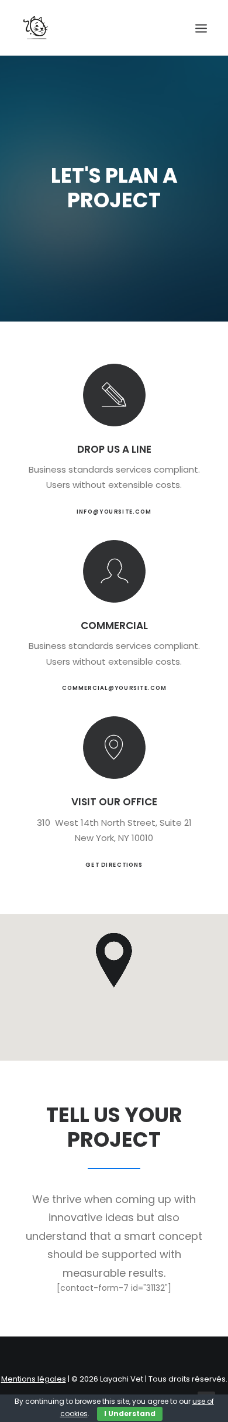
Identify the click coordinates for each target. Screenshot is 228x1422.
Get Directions (114, 864)
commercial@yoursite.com (114, 688)
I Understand (130, 1413)
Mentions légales (33, 1379)
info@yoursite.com (114, 512)
